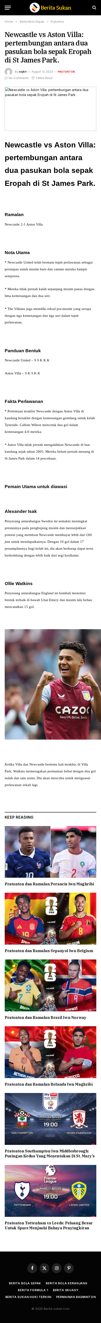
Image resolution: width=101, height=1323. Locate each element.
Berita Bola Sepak (25, 1283)
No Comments (19, 78)
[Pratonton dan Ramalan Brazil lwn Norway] (50, 985)
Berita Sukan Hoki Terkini (28, 1297)
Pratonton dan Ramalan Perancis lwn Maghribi (49, 884)
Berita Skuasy (65, 1290)
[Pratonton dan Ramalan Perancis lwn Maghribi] (50, 852)
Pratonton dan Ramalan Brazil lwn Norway (45, 1017)
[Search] (93, 7)
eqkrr (23, 71)
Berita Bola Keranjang (66, 1283)
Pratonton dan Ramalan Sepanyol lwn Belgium (49, 950)
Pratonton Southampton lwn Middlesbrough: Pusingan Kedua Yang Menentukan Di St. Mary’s (49, 1154)
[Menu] (8, 7)
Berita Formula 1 (33, 1290)
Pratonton (66, 71)
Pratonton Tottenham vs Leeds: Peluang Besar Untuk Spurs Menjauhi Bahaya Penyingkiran (49, 1226)
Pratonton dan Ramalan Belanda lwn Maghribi (49, 1084)
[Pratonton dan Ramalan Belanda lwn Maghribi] (50, 1052)
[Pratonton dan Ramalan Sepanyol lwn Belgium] (50, 918)
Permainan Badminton (76, 1297)
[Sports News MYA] (50, 7)
